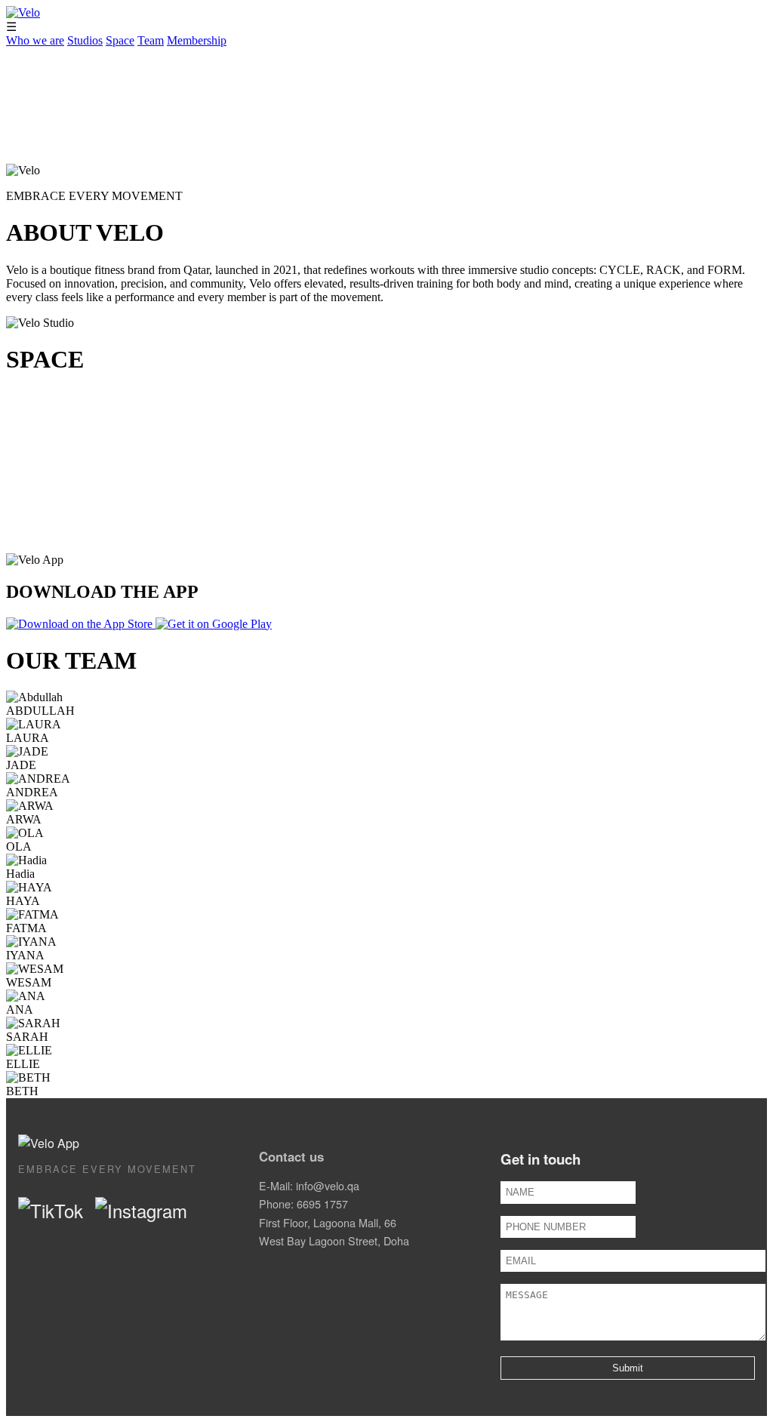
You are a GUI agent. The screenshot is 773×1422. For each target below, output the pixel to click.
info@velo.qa (327, 1185)
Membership (196, 40)
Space (120, 40)
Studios (85, 40)
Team (150, 40)
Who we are (35, 40)
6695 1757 (322, 1203)
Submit (627, 1368)
